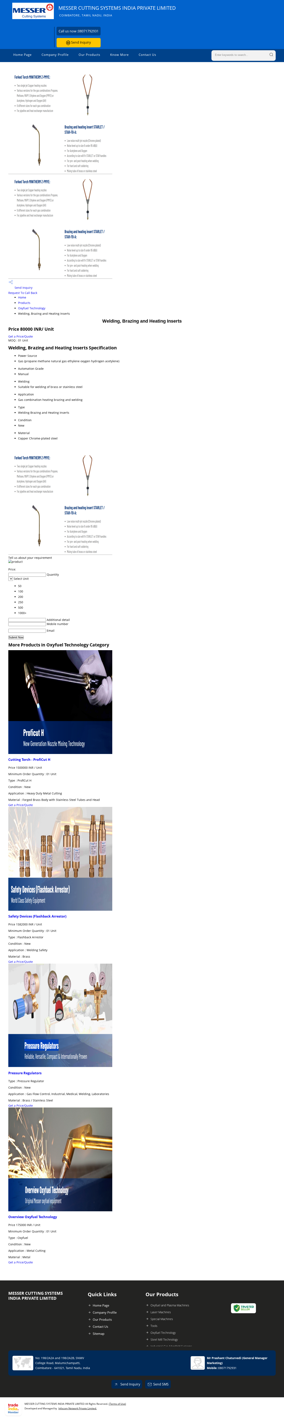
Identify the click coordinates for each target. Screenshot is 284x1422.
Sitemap (98, 1333)
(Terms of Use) (117, 1404)
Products (24, 303)
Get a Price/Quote (20, 336)
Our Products (89, 55)
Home (22, 297)
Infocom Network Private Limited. (77, 1408)
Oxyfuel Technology (31, 308)
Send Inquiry (80, 42)
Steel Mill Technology (164, 1339)
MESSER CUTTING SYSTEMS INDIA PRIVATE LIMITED (117, 11)
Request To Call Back (22, 293)
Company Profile (55, 55)
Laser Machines (161, 1312)
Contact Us (147, 55)
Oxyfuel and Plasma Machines (170, 1305)
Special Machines (162, 1319)
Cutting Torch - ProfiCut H (29, 759)
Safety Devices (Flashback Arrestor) (37, 916)
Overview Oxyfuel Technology (32, 1217)
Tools (154, 1326)
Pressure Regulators (25, 1073)
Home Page (22, 55)
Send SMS (161, 1384)
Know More (119, 55)
